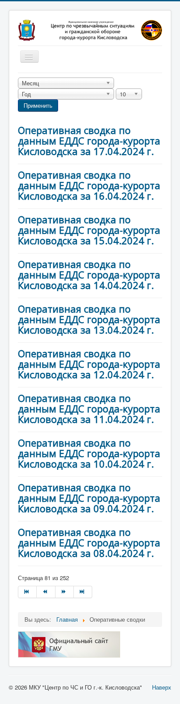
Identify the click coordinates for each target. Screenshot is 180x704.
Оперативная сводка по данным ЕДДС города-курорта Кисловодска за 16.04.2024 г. (89, 185)
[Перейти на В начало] (27, 592)
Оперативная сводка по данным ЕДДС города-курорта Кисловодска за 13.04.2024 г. (89, 319)
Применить (38, 105)
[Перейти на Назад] (46, 592)
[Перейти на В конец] (83, 592)
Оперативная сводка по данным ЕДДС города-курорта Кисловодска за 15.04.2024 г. (89, 230)
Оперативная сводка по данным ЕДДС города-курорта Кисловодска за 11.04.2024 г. (89, 408)
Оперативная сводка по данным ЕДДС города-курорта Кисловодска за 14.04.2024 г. (89, 274)
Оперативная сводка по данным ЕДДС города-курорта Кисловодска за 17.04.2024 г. (89, 140)
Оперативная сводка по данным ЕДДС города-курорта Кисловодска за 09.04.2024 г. (89, 498)
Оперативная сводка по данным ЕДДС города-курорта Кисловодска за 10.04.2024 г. (89, 453)
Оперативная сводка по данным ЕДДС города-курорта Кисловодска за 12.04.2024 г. (89, 364)
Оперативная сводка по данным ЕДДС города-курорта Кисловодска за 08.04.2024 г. (89, 542)
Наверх (161, 687)
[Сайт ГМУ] (69, 643)
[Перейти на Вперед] (64, 592)
